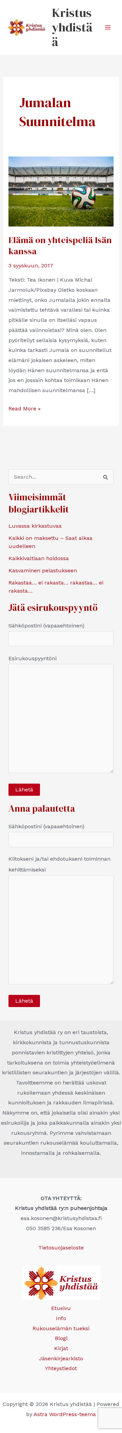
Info (61, 1318)
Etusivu (61, 1308)
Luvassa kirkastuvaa (35, 526)
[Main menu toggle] (107, 27)
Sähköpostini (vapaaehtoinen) (46, 625)
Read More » (24, 409)
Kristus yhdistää (72, 27)
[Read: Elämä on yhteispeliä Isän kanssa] (61, 191)
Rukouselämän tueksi (61, 1328)
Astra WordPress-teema (65, 1414)
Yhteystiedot (61, 1368)
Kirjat (61, 1348)
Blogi (61, 1338)
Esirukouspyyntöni (32, 658)
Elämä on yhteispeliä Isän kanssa (60, 246)
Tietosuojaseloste (61, 1247)
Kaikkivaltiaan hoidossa (38, 558)
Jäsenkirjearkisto (61, 1358)
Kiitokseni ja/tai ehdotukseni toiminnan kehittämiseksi (59, 864)
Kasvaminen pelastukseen (42, 570)
